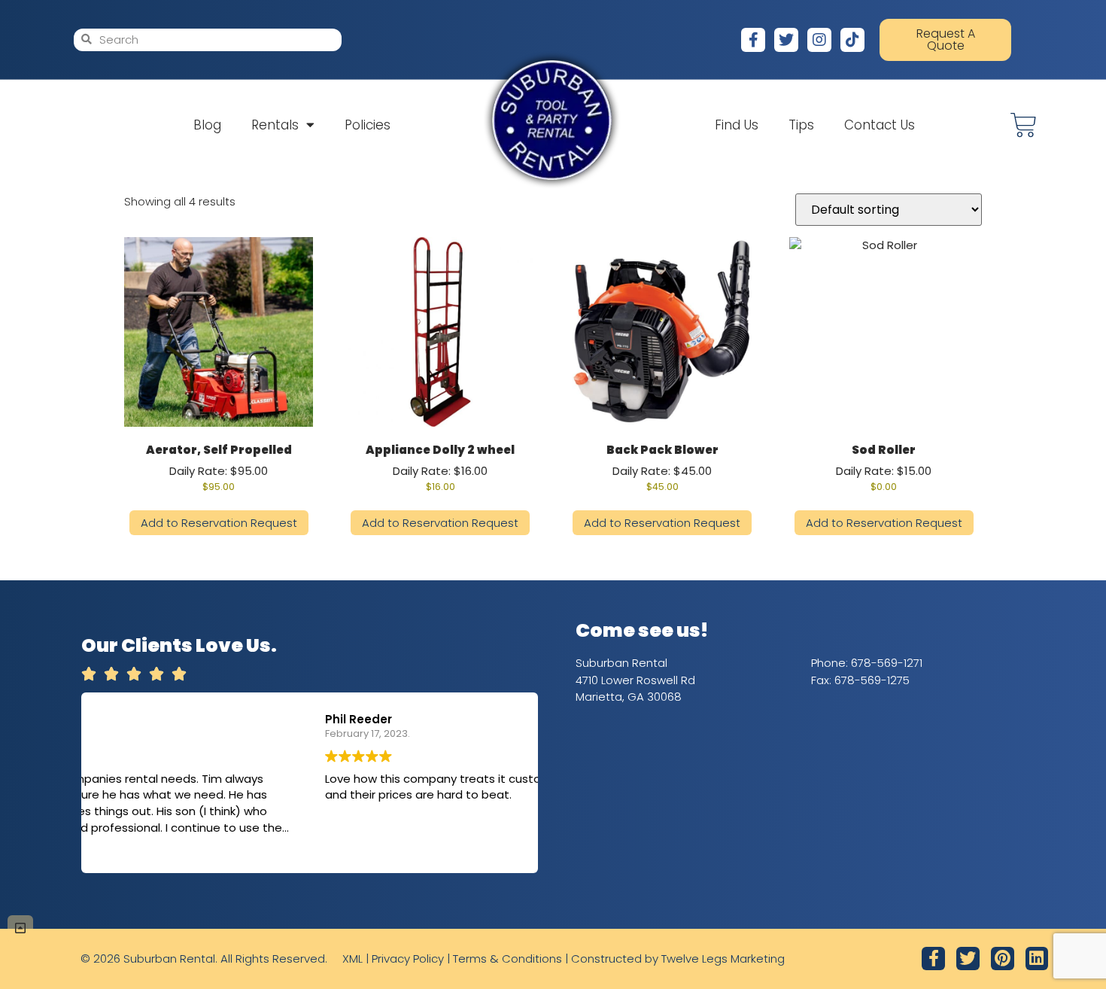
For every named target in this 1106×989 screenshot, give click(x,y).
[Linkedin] (1037, 958)
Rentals (275, 125)
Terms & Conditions (507, 958)
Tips (801, 125)
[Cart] (1023, 125)
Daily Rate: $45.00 (662, 467)
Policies (367, 125)
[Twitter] (786, 40)
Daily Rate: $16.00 (440, 467)
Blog (207, 125)
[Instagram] (819, 40)
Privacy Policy (408, 958)
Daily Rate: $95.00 (219, 467)
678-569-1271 (886, 663)
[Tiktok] (852, 40)
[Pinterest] (1002, 958)
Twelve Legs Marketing (723, 958)
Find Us (736, 125)
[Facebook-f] (753, 40)
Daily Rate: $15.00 (883, 467)
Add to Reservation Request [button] (219, 523)
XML (352, 958)
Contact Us (879, 125)
